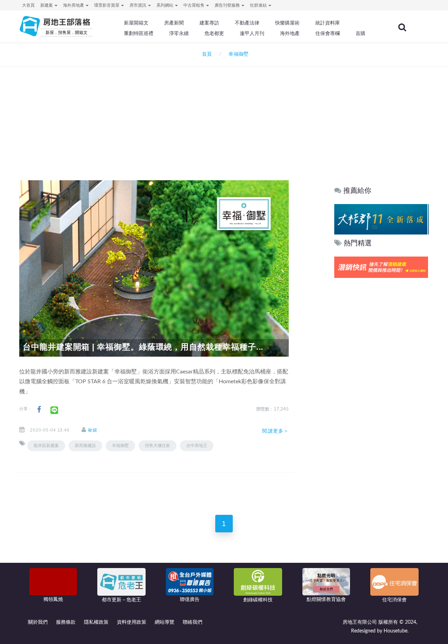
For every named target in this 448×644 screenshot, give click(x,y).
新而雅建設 (85, 445)
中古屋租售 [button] (194, 5)
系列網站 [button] (165, 5)
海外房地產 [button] (74, 5)
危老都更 (214, 33)
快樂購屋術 (287, 23)
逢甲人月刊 (252, 33)
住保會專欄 (327, 33)
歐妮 (92, 430)
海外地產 (290, 33)
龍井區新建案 (46, 445)
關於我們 (38, 622)
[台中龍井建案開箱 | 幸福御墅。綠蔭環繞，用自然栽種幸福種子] (154, 268)
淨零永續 (179, 33)
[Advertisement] (224, 114)
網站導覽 (164, 622)
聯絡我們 (192, 622)
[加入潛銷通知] (381, 267)
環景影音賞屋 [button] (107, 5)
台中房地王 (196, 445)
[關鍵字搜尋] (402, 27)
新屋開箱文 (136, 23)
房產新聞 (174, 23)
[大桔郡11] (381, 219)
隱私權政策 (96, 622)
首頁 (205, 54)
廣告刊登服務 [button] (228, 5)
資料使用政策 (131, 622)
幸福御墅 (120, 445)
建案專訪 (209, 23)
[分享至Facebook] (39, 409)
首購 (360, 33)
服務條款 (66, 622)
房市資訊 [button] (138, 5)
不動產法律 (247, 23)
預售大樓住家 (157, 445)
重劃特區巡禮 (138, 33)
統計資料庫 (327, 23)
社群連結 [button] (259, 5)
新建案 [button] (47, 5)
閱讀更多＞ (275, 431)
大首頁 (28, 5)
